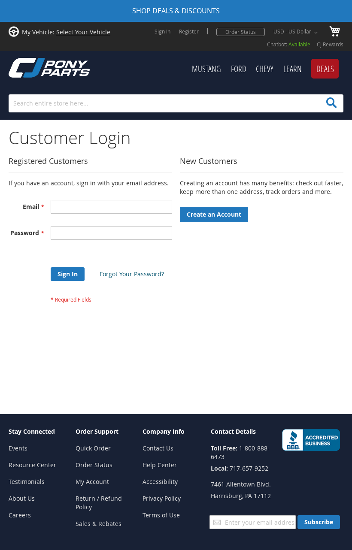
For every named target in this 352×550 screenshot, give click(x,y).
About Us (22, 498)
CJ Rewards (330, 44)
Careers (20, 515)
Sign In (162, 31)
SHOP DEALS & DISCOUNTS (176, 10)
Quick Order (93, 448)
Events (18, 448)
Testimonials (27, 481)
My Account (92, 481)
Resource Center (32, 465)
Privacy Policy (162, 498)
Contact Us (158, 448)
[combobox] (176, 103)
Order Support (97, 431)
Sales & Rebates (98, 524)
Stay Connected (32, 431)
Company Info (164, 431)
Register (189, 31)
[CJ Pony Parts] (30, 66)
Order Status (240, 31)
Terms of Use (161, 515)
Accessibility (160, 481)
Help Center (160, 465)
